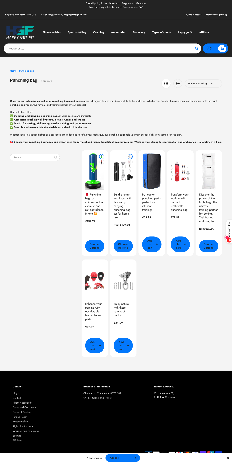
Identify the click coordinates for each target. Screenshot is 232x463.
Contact (17, 398)
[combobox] (35, 157)
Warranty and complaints (26, 431)
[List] (177, 83)
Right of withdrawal (23, 426)
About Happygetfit (22, 402)
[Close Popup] (228, 458)
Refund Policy (20, 417)
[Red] (101, 162)
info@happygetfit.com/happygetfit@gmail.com (64, 14)
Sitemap (17, 435)
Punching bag (26, 70)
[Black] (130, 156)
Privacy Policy (20, 421)
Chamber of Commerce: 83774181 (102, 393)
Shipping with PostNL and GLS (20, 14)
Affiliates (17, 440)
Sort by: (191, 83)
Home (13, 70)
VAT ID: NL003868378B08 (97, 398)
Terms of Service (22, 412)
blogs (16, 393)
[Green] (101, 156)
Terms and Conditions (24, 407)
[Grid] (166, 83)
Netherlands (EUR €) (216, 14)
